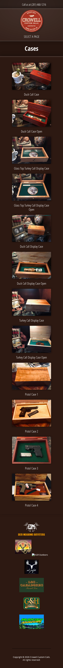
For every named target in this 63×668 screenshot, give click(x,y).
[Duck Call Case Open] (31, 113)
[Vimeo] (34, 638)
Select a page (31, 36)
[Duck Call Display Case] (31, 228)
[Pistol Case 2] (31, 413)
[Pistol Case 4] (31, 487)
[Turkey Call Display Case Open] (31, 339)
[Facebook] (28, 638)
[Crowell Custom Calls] (31, 21)
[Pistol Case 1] (31, 376)
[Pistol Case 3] (31, 450)
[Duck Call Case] (31, 76)
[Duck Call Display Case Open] (31, 265)
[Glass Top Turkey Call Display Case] (31, 150)
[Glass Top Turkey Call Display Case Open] (31, 187)
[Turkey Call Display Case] (31, 302)
